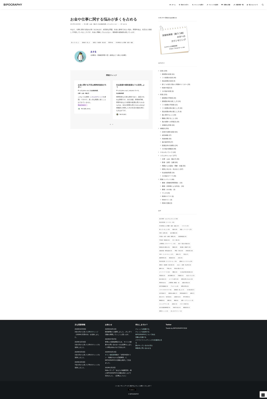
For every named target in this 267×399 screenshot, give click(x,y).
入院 (180, 257)
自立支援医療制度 (164, 307)
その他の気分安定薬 (186, 272)
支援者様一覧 (240, 4)
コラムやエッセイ (112, 24)
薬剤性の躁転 (172, 293)
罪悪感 (162, 275)
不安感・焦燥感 (164, 240)
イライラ (185, 225)
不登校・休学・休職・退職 (167, 236)
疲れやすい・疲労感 (165, 296)
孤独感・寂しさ (86, 42)
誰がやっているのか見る (144, 345)
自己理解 (173, 233)
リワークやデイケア (165, 289)
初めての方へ (185, 4)
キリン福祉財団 (110, 355)
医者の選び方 (179, 268)
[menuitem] (172, 4)
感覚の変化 (186, 282)
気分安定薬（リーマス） (166, 222)
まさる (125, 24)
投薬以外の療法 (164, 247)
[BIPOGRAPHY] (12, 5)
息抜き (174, 304)
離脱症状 (186, 307)
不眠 (169, 268)
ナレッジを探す (198, 4)
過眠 (169, 300)
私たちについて (253, 4)
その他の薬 (190, 289)
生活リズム (190, 275)
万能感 (181, 275)
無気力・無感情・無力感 (99, 42)
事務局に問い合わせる (143, 348)
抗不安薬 (162, 293)
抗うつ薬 (176, 240)
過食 (178, 254)
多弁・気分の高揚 (184, 243)
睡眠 (175, 247)
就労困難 (171, 275)
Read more (82, 105)
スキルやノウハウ (134, 90)
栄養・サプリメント (187, 300)
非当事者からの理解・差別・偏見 (124, 42)
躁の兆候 (162, 279)
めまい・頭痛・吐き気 (184, 265)
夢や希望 (186, 296)
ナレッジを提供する (142, 332)
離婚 (176, 300)
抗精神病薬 (182, 236)
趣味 (161, 268)
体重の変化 (185, 286)
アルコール (174, 286)
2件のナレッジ (93, 332)
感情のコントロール (185, 261)
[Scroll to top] (263, 395)
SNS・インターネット (166, 254)
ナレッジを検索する (142, 329)
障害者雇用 (183, 293)
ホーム (174, 4)
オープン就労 (173, 279)
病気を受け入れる (187, 279)
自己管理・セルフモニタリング (168, 218)
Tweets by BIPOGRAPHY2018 (176, 328)
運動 (175, 272)
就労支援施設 (163, 286)
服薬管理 (162, 257)
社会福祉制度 (102, 24)
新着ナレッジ (163, 311)
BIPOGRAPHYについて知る (145, 334)
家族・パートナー (186, 229)
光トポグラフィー (176, 311)
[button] (263, 4)
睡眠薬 (161, 300)
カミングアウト (164, 304)
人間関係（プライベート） (167, 243)
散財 (175, 229)
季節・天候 (179, 250)
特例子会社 (177, 307)
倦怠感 (172, 257)
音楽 (185, 254)
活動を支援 (227, 4)
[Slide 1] (110, 124)
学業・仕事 (163, 233)
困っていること (75, 42)
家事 (192, 293)
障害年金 (110, 42)
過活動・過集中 (185, 247)
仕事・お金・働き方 (91, 24)
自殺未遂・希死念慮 (165, 250)
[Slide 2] (112, 124)
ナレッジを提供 (213, 4)
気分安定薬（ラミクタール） (168, 261)
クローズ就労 (184, 304)
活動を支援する (140, 337)
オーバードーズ (164, 272)
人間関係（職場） (173, 282)
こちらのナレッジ (96, 97)
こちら (123, 376)
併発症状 (189, 250)
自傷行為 (177, 296)
